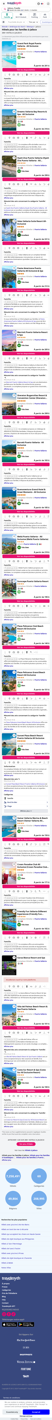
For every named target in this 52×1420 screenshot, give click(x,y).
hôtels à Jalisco (31, 1150)
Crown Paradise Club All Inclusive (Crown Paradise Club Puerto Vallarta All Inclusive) (32, 865)
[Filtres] (3, 22)
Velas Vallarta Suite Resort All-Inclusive (31, 222)
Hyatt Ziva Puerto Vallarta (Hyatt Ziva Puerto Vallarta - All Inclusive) (33, 159)
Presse (4, 1287)
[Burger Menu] (3, 3)
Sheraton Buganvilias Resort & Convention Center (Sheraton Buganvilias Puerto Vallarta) (32, 396)
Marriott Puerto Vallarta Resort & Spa (32, 333)
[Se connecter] (48, 3)
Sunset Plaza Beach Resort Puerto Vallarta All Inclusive (30, 736)
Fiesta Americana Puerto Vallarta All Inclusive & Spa (30, 269)
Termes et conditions (11, 1398)
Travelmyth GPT (8, 1306)
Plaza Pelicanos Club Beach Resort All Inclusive (30, 627)
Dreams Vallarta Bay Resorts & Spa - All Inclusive (32, 113)
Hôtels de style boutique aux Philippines (17, 1239)
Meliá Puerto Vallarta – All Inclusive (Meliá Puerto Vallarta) (32, 538)
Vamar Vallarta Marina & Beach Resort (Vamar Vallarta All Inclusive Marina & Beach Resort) (32, 819)
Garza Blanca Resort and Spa (31, 957)
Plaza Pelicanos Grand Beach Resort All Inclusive (31, 673)
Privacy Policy (24, 1419)
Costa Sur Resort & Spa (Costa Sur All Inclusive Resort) (31, 1071)
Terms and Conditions (35, 1419)
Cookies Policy (14, 1419)
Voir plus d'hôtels (26, 1144)
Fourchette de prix (15, 22)
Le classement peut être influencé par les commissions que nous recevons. (25, 37)
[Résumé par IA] (14, 96)
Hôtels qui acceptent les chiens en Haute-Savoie (20, 1234)
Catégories (6, 1290)
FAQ (3, 1300)
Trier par (32, 22)
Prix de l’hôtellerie (9, 1293)
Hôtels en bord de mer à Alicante (14, 1229)
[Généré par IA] (16, 81)
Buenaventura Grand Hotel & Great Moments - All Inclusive (31, 490)
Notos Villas (6, 1268)
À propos (6, 1283)
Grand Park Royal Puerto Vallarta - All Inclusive (29, 44)
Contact (5, 1303)
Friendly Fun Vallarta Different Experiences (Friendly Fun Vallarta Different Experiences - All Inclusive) (32, 912)
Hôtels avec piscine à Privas (12, 1253)
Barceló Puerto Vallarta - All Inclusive (30, 443)
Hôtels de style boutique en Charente (16, 1258)
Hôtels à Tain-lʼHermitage (11, 1244)
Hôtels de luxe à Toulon (10, 1248)
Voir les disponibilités (26, 70)
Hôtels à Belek (7, 1263)
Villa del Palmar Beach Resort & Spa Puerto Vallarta (32, 1007)
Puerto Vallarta (41, 52)
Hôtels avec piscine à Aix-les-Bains (15, 1224)
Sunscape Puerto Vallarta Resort (32, 581)
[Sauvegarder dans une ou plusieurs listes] (14, 43)
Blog (4, 1296)
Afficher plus (25, 811)
